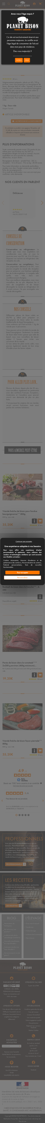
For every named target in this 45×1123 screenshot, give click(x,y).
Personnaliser (22, 577)
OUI (27, 60)
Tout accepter (22, 572)
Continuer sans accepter (24, 541)
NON (19, 60)
